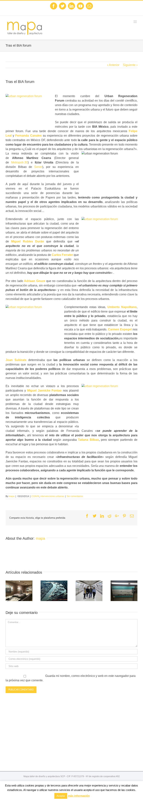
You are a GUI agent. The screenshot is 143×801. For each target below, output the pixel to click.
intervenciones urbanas (52, 496)
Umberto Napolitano (122, 307)
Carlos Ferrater (62, 254)
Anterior (114, 65)
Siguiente (129, 65)
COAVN (35, 496)
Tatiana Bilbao (88, 439)
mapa (12, 496)
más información (79, 795)
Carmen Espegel (120, 329)
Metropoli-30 (19, 162)
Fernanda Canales (28, 135)
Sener (38, 166)
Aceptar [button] (61, 795)
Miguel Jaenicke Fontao (44, 390)
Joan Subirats (16, 360)
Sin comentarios (75, 496)
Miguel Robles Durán (27, 241)
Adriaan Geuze (34, 281)
